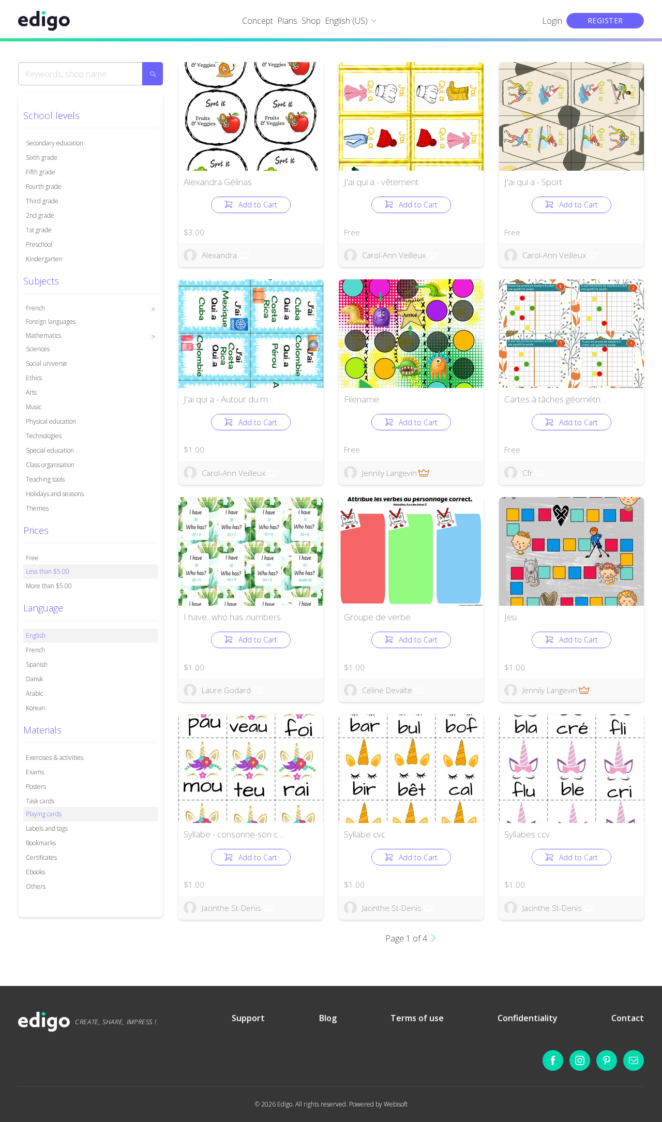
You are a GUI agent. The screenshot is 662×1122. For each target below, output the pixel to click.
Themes (37, 508)
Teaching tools (45, 479)
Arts (31, 392)
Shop (311, 20)
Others (36, 886)
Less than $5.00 (47, 571)
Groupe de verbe (377, 617)
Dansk (34, 679)
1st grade (39, 230)
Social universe (46, 363)
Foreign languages (51, 321)
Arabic (34, 693)
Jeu (510, 617)
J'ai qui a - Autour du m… (229, 399)
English (36, 635)
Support (248, 1018)
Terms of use (417, 1018)
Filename (361, 399)
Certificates (41, 857)
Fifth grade (40, 172)
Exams (35, 772)
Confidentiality (528, 1018)
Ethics (34, 377)
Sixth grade (41, 157)
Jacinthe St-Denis (231, 908)
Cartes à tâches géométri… (555, 399)
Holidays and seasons (55, 493)
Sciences (38, 349)
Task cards (40, 801)
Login (552, 20)
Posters (36, 786)
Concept (257, 20)
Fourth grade (44, 186)
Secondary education (54, 143)
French (35, 650)
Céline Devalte (387, 690)
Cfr (527, 473)
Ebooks (35, 871)
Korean (36, 708)
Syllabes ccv (527, 834)
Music (33, 406)
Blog (328, 1018)
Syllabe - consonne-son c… (233, 834)
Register (605, 20)
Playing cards (44, 814)
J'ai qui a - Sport (533, 182)
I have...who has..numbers (232, 617)
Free (32, 557)
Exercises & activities (54, 757)
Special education (50, 450)
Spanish (37, 664)
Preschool (39, 244)
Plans (287, 20)
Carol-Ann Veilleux (394, 255)
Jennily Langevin (389, 473)
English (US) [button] (346, 20)
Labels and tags (47, 828)
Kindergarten (44, 259)
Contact (627, 1018)
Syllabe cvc (364, 834)
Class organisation (50, 464)
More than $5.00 (49, 585)
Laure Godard (226, 690)
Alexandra (219, 255)
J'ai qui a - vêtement (381, 182)
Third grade (42, 201)
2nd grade (40, 215)
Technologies (44, 435)
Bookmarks (41, 843)
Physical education (51, 421)
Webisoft (396, 1104)
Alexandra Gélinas (218, 182)
